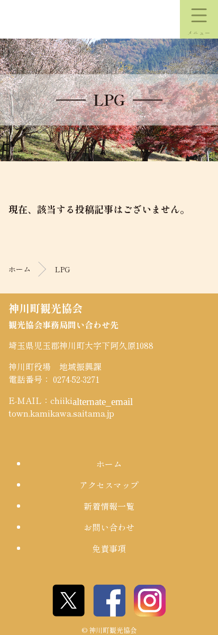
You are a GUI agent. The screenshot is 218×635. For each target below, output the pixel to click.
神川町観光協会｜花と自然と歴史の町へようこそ (58, 19)
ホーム (19, 269)
